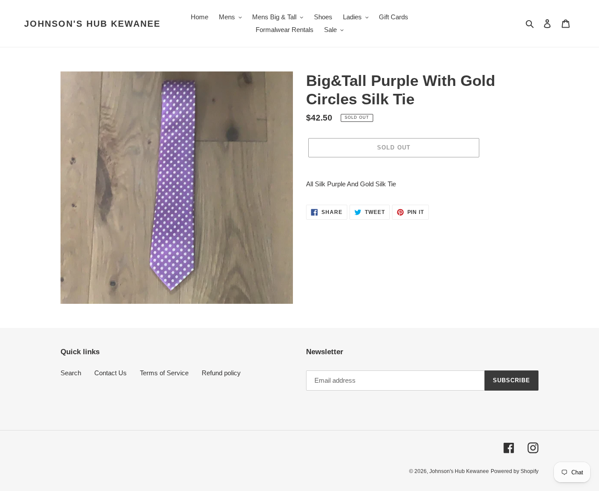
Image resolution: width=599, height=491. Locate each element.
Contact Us (110, 373)
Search (71, 373)
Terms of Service (164, 373)
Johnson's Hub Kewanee (92, 23)
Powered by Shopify (514, 471)
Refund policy (221, 373)
